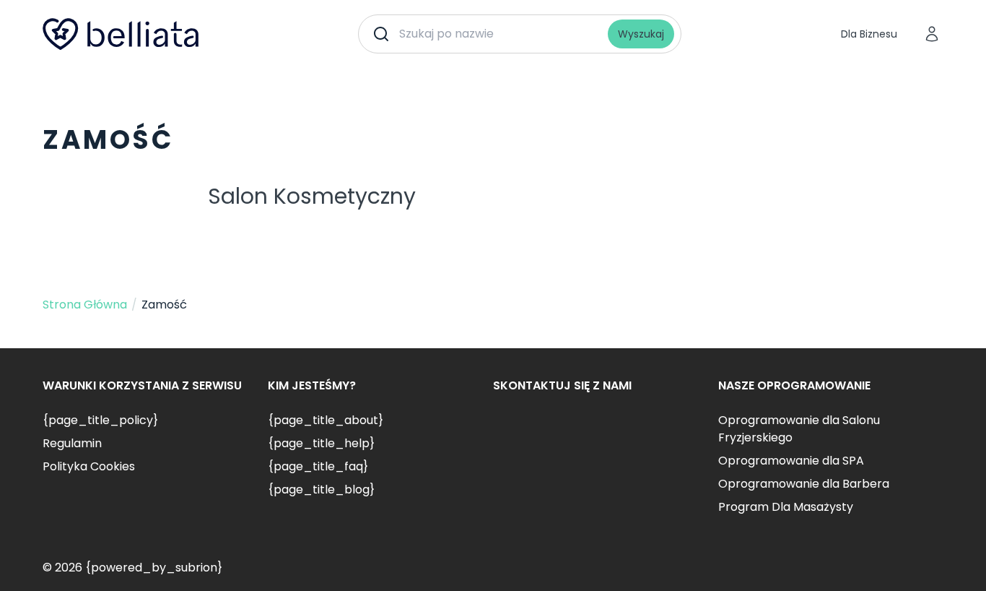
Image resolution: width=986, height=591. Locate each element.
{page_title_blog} (321, 489)
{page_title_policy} (100, 420)
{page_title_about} (325, 420)
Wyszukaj (641, 34)
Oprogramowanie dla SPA (791, 460)
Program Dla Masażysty (785, 507)
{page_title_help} (321, 443)
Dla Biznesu (869, 34)
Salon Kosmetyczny (312, 196)
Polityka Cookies (89, 466)
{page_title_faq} (318, 466)
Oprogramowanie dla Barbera (803, 483)
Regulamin (72, 443)
